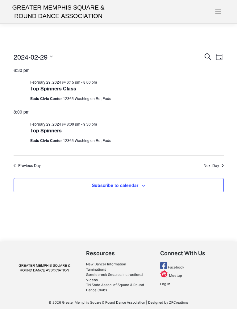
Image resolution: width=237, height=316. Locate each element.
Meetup (175, 275)
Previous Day (29, 165)
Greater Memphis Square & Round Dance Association (103, 302)
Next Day (211, 165)
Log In (165, 284)
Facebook (175, 267)
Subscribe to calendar (115, 185)
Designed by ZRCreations (168, 302)
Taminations (96, 269)
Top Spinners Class (53, 88)
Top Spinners (46, 130)
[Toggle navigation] (218, 11)
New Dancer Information (106, 264)
